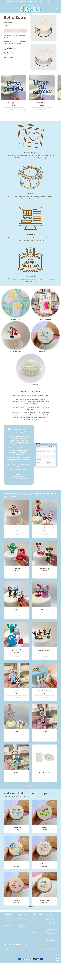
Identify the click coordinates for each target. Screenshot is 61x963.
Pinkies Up (16, 900)
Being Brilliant (44, 900)
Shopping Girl (44, 528)
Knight (16, 772)
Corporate (35, 925)
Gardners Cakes (32, 962)
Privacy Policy (22, 930)
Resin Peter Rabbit (44, 691)
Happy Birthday (13, 103)
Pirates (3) (16, 609)
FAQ (33, 918)
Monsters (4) (16, 650)
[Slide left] (27, 119)
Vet (16, 691)
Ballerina (16, 732)
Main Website (8, 925)
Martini (44, 827)
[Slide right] (33, 119)
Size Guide (35, 929)
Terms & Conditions (21, 926)
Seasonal (35, 932)
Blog (33, 922)
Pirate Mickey (44, 569)
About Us (20, 918)
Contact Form (8, 929)
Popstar (44, 732)
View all (30, 786)
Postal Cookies (8, 922)
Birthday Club (16, 827)
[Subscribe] (30, 949)
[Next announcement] (58, 1)
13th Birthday (41, 103)
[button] (3, 8)
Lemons (16, 864)
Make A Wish (44, 864)
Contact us (19, 474)
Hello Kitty (44, 609)
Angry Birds (16, 569)
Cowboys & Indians (44, 650)
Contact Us (7, 918)
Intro (19, 922)
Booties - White (44, 772)
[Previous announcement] (3, 1)
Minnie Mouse (16, 528)
